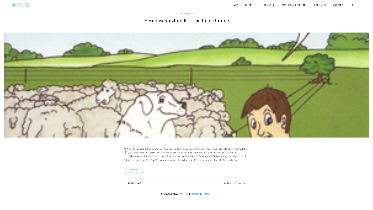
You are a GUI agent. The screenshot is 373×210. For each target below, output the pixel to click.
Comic (129, 173)
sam (193, 14)
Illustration (132, 169)
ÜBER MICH (320, 5)
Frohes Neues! (134, 183)
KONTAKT (338, 5)
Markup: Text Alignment (234, 183)
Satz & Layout (139, 173)
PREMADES (268, 5)
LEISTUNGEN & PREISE (293, 5)
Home (235, 5)
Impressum (195, 193)
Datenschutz (207, 193)
